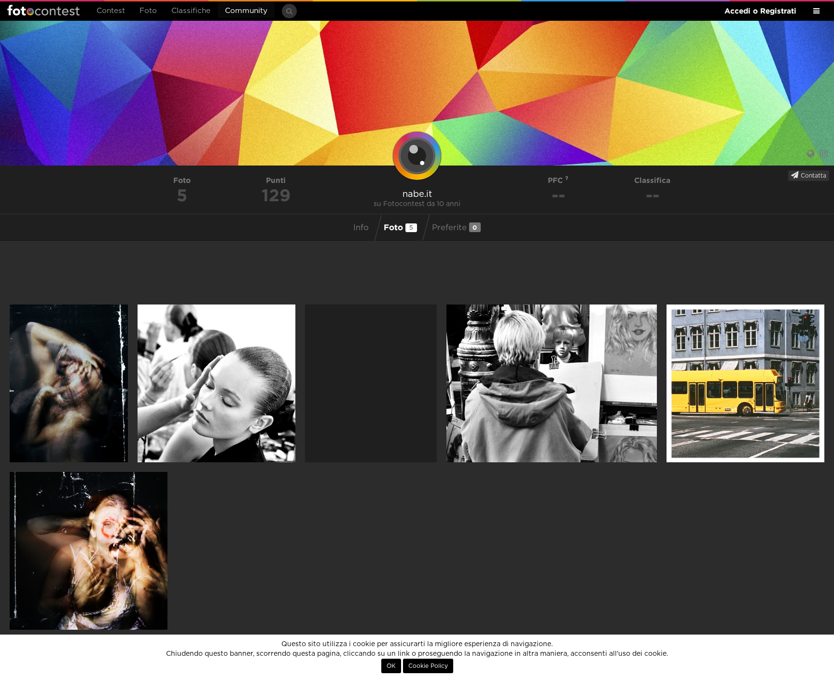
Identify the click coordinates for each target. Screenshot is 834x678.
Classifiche (190, 10)
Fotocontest (43, 10)
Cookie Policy (428, 666)
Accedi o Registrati (760, 11)
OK (391, 666)
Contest (111, 10)
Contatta (812, 176)
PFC (556, 180)
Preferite (454, 227)
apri (69, 383)
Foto (148, 10)
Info (361, 228)
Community (246, 10)
